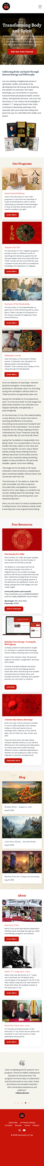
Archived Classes (27, 1122)
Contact (8, 1125)
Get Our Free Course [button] (22, 51)
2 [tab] (18, 1103)
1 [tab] (15, 1103)
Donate (18, 1125)
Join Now (11, 687)
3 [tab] (22, 1103)
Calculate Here (13, 760)
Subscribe (13, 1122)
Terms (27, 1125)
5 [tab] (29, 1103)
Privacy (36, 1125)
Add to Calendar (14, 609)
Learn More (12, 215)
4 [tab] (25, 1103)
